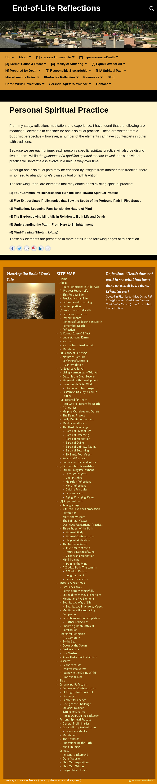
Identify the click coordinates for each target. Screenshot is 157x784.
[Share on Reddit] (27, 248)
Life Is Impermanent (75, 314)
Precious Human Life (75, 298)
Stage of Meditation (78, 540)
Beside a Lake (71, 649)
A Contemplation (73, 364)
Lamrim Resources (77, 579)
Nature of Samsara (74, 357)
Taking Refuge (71, 505)
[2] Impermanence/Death (97, 57)
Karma (67, 341)
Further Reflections (77, 622)
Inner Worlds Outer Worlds (79, 384)
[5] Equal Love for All (107, 64)
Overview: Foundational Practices (83, 524)
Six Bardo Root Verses (79, 454)
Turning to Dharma (74, 711)
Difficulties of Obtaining (77, 302)
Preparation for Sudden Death (81, 462)
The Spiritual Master (75, 520)
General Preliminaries (76, 723)
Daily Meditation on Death (79, 419)
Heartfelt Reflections (78, 481)
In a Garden (70, 653)
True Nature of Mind (78, 548)
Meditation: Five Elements (78, 598)
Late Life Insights (76, 474)
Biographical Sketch (75, 770)
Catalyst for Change (74, 700)
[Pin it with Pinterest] (34, 248)
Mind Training (71, 559)
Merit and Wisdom (74, 516)
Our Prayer (69, 696)
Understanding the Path (77, 742)
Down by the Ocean (75, 645)
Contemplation (72, 306)
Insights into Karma (75, 668)
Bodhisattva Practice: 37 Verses (84, 606)
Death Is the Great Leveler (79, 376)
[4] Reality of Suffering (67, 64)
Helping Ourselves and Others (81, 411)
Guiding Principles (76, 489)
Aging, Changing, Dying (80, 497)
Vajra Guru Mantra (76, 731)
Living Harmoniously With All (80, 372)
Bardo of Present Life (78, 431)
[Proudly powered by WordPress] (130, 780)
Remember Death (74, 325)
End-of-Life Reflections (56, 8)
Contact (102, 84)
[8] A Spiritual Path (109, 70)
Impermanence (72, 318)
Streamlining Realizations (78, 470)
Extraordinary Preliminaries (79, 727)
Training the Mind (76, 563)
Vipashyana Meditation (80, 555)
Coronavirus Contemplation (79, 688)
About (23, 57)
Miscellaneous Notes (20, 77)
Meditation (69, 349)
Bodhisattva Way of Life (77, 602)
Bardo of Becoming (77, 450)
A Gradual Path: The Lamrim (80, 567)
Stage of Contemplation (80, 536)
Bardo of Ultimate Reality (81, 446)
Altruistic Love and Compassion (81, 509)
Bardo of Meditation (78, 438)
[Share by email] (48, 248)
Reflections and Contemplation (81, 618)
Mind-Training (71, 746)
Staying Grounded (73, 707)
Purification (70, 512)
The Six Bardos (72, 739)
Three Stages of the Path (78, 528)
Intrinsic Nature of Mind (80, 551)
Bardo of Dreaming (77, 435)
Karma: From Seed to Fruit (78, 345)
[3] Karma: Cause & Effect (24, 64)
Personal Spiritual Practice (68, 84)
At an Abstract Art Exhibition (80, 657)
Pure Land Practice (74, 458)
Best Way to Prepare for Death (81, 403)
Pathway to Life (72, 676)
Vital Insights (74, 477)
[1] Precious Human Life (53, 57)
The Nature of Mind (75, 544)
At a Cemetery (71, 637)
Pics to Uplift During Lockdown (81, 715)
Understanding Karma (76, 337)
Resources (91, 77)
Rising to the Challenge (77, 704)
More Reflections (76, 485)
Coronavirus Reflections (23, 84)
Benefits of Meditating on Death (82, 321)
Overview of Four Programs (82, 388)
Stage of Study (74, 532)
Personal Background (75, 754)
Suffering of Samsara (75, 360)
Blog (111, 77)
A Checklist (69, 407)
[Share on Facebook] (12, 248)
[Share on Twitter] (19, 248)
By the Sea (69, 641)
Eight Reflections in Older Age (81, 286)
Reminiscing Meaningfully (78, 590)
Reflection (69, 329)
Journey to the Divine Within (80, 672)
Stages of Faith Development (80, 380)
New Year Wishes (73, 766)
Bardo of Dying (75, 442)
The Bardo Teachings (75, 427)
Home (9, 57)
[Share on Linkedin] (41, 248)
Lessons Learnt (74, 493)
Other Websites (72, 758)
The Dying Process (74, 415)
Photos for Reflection (59, 77)
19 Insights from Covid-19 (78, 692)
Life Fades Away (72, 587)
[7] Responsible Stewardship (66, 70)
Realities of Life (72, 665)
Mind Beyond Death (75, 423)
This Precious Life (73, 294)
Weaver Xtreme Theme (143, 780)
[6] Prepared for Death (21, 70)
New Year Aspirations (76, 762)
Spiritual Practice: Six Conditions (82, 594)
